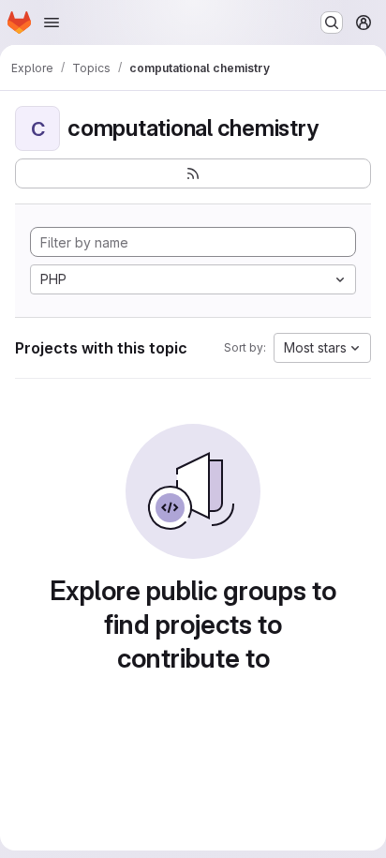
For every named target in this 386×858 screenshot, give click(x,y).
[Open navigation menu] (52, 23)
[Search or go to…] (331, 22)
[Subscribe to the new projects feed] (193, 173)
